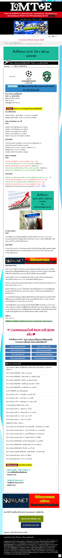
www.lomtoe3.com (38, 16)
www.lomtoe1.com (51, 13)
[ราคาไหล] (19, 200)
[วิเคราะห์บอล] (31, 53)
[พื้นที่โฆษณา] (42, 200)
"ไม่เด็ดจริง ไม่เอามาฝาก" (15, 480)
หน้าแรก (6, 42)
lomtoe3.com (7, 541)
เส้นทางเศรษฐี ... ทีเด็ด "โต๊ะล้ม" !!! (18, 470)
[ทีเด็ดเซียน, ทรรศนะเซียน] (31, 220)
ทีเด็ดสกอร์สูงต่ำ (12, 465)
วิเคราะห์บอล (20, 541)
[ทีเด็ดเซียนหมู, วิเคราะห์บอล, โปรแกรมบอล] (31, 500)
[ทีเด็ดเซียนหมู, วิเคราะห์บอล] (31, 261)
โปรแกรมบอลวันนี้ (9, 544)
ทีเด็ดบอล (13, 547)
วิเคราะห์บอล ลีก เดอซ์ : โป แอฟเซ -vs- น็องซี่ (31, 19)
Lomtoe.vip (12, 86)
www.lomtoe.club (27, 13)
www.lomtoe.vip (39, 13)
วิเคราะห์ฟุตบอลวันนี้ (15, 42)
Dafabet (9, 109)
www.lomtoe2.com (13, 16)
